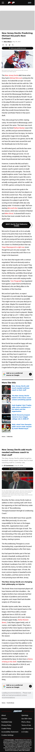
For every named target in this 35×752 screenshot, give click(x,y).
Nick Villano (8, 41)
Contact (4, 719)
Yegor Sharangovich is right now (13, 247)
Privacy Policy (6, 725)
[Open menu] (3, 3)
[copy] (12, 45)
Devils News (10, 703)
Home (3, 436)
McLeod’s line (12, 208)
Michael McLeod (16, 78)
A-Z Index (24, 732)
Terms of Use (26, 725)
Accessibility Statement (9, 732)
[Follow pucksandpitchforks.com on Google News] (30, 374)
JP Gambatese (8, 465)
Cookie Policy (6, 728)
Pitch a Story (25, 722)
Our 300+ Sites (26, 719)
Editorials (9, 436)
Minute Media (10, 739)
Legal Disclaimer (27, 728)
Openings (24, 715)
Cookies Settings (7, 735)
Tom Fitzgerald (15, 281)
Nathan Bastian (19, 128)
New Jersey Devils (11, 75)
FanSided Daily (6, 722)
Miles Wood (9, 213)
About (3, 715)
